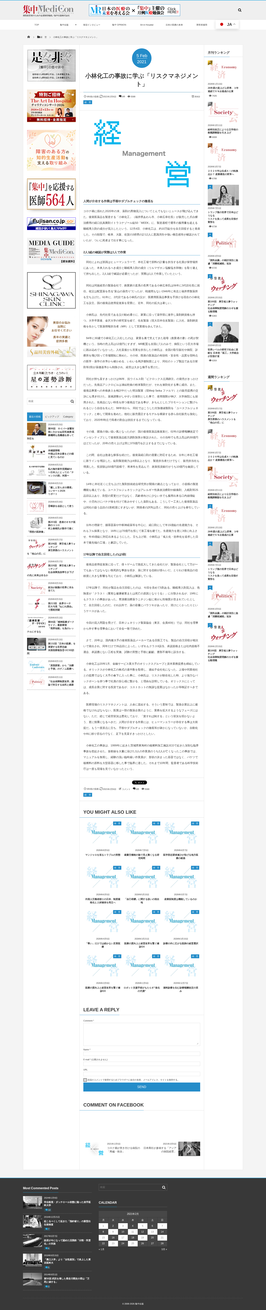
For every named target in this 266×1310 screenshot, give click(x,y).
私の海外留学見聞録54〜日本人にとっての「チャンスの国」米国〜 (61, 472)
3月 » (164, 1249)
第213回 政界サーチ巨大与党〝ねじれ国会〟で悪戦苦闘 (61, 606)
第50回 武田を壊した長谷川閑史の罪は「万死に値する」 (66, 1280)
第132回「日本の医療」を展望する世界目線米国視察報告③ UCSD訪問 (51, 648)
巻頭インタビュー (91, 25)
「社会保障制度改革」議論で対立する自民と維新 (61, 683)
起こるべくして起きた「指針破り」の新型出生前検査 (67, 1223)
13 (49, 1210)
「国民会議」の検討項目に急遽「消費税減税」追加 (223, 262)
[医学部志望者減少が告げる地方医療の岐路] (180, 843)
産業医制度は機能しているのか (180, 899)
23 (113, 1243)
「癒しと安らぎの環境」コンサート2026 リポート (61, 491)
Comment (87, 1021)
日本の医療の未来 (174, 25)
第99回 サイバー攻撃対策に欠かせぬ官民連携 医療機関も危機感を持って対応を (50, 433)
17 (123, 1237)
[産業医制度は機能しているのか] (180, 887)
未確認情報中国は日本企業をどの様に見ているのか (61, 453)
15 (103, 1237)
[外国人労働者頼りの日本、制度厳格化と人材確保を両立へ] (102, 887)
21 (162, 1237)
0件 (123, 96)
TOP (36, 25)
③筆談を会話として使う (61, 506)
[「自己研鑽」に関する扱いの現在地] (141, 887)
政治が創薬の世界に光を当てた (61, 589)
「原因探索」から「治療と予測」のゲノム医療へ (61, 667)
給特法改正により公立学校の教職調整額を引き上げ (223, 131)
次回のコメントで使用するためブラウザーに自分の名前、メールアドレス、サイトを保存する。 (133, 1080)
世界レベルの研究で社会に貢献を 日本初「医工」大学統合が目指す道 (223, 353)
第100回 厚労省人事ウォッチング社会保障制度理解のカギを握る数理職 (223, 306)
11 (132, 1231)
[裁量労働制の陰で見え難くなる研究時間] (141, 843)
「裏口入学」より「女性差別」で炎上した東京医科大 (67, 1261)
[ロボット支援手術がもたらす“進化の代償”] (141, 976)
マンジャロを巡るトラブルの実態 (102, 854)
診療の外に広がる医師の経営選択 (180, 943)
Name (86, 1049)
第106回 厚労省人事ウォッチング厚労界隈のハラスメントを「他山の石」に (51, 548)
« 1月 (101, 1249)
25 (132, 1243)
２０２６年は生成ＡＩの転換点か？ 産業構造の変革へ (223, 173)
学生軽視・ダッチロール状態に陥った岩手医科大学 (67, 1204)
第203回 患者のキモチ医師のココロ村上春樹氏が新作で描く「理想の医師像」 (51, 527)
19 (142, 1237)
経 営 (88, 102)
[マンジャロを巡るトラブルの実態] (102, 843)
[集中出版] (48, 13)
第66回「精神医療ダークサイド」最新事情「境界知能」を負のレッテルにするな (50, 627)
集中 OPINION (119, 25)
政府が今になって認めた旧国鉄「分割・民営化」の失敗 (67, 1242)
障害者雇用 (201, 25)
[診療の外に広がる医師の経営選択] (180, 931)
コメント (126, 789)
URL (85, 1069)
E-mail (86, 1059)
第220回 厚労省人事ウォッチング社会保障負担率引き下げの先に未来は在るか (51, 570)
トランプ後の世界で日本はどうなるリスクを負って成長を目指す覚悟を (223, 217)
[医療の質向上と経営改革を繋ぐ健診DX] (141, 931)
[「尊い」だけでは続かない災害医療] (102, 931)
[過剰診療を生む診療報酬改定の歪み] (180, 976)
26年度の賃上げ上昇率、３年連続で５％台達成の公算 (223, 90)
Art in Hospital (146, 25)
